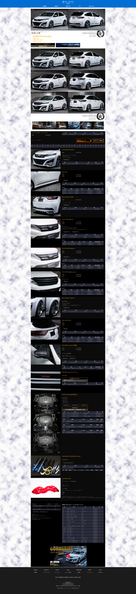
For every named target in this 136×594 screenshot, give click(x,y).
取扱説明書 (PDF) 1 (66, 231)
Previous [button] (31, 124)
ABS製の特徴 (65, 358)
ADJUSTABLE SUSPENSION (68, 462)
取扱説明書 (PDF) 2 (75, 231)
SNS (80, 6)
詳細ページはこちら (65, 485)
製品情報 (44, 6)
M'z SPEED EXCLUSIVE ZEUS (37, 31)
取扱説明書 (65, 180)
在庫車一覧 (68, 6)
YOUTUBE (68, 571)
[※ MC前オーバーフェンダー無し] (49, 102)
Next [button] (104, 124)
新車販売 (56, 6)
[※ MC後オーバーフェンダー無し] (49, 59)
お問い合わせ (91, 6)
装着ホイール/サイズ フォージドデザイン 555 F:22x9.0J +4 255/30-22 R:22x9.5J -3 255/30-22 (89, 34)
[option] (38, 125)
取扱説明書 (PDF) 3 (84, 405)
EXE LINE (45, 31)
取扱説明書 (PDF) (66, 159)
